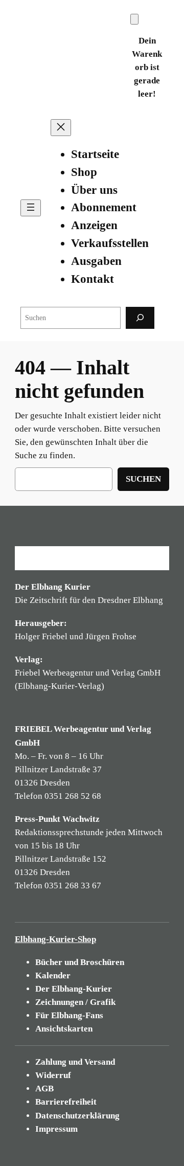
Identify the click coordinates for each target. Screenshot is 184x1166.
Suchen (143, 479)
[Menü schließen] (61, 127)
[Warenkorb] (134, 19)
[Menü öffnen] (30, 207)
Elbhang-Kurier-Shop (55, 939)
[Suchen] (140, 318)
